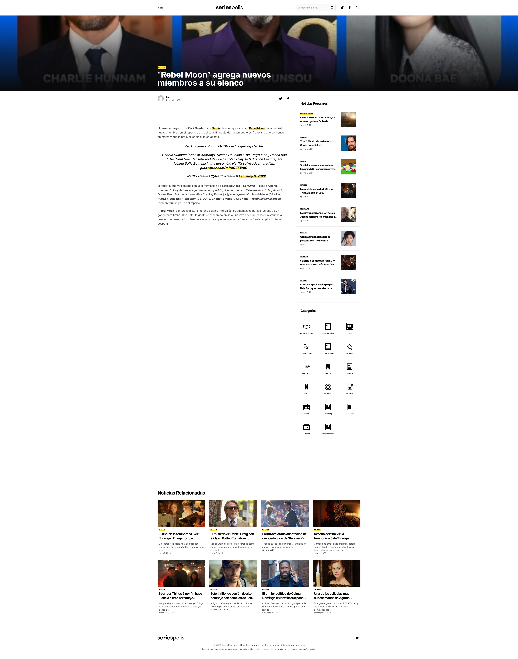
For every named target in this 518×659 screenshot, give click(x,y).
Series (303, 161)
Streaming (328, 413)
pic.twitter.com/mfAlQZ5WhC (223, 168)
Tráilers (306, 434)
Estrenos (349, 353)
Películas (304, 209)
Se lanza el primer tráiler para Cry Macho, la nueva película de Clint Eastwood (317, 264)
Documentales (328, 353)
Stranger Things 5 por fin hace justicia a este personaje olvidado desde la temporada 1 (180, 598)
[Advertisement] (222, 117)
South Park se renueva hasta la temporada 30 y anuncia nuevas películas (317, 169)
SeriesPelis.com (230, 645)
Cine (350, 333)
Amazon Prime (306, 113)
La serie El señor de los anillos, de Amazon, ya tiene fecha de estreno (317, 121)
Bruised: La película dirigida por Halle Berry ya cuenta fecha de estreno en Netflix (316, 288)
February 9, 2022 (252, 176)
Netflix (161, 67)
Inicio (160, 7)
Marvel (303, 137)
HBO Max (304, 257)
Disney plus (306, 353)
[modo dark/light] (357, 7)
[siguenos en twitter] (342, 7)
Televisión (349, 413)
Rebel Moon (257, 128)
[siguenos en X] (280, 98)
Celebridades (328, 333)
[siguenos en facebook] (349, 7)
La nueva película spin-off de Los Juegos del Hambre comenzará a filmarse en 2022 (317, 217)
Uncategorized (328, 434)
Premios (349, 393)
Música (350, 373)
